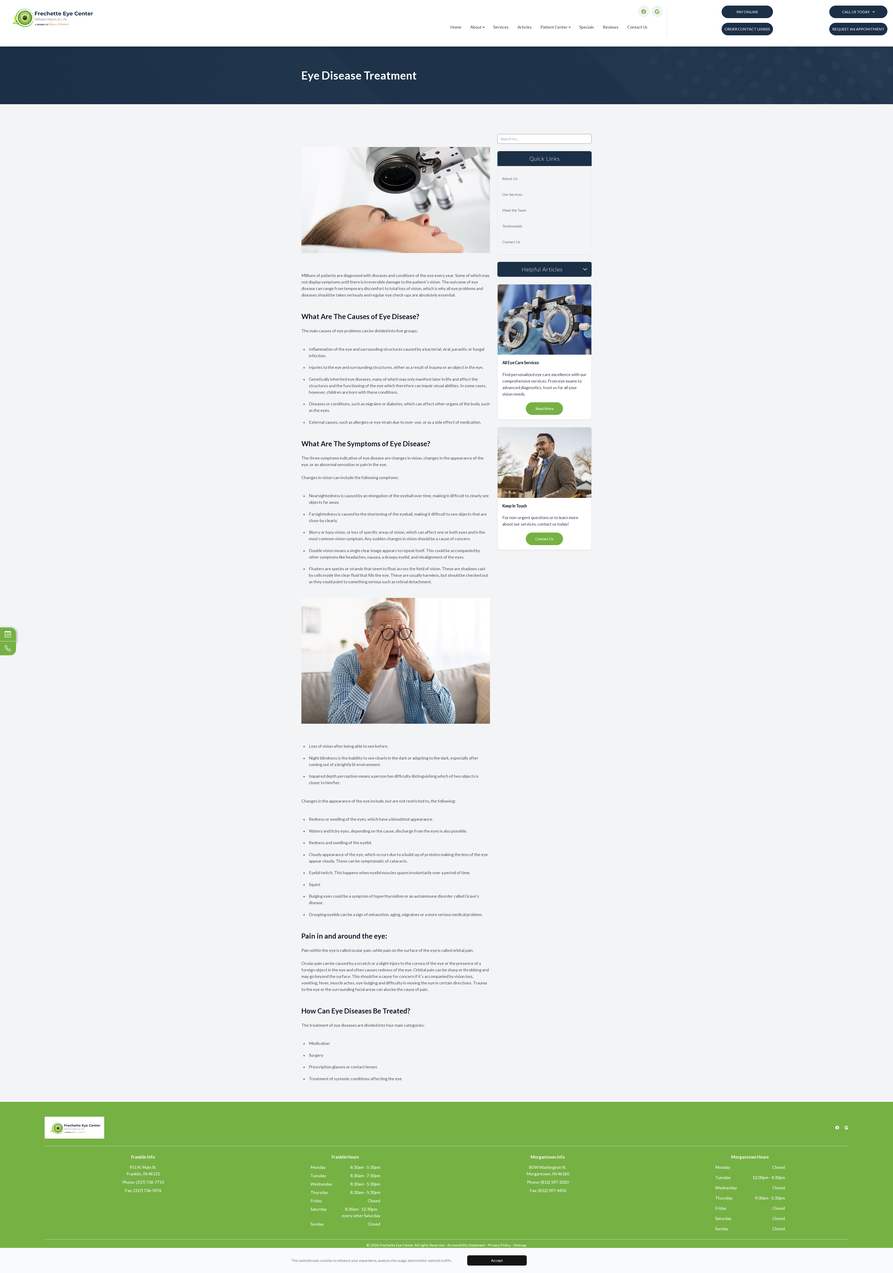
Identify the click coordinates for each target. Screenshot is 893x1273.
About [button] (476, 27)
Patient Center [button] (554, 27)
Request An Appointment (858, 29)
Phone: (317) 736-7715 (143, 1182)
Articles (524, 27)
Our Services (512, 194)
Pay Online (747, 12)
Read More (544, 408)
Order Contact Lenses (747, 29)
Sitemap (519, 1245)
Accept (497, 1260)
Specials (586, 27)
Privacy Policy (499, 1245)
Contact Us (637, 27)
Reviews (610, 27)
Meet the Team (514, 210)
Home (455, 27)
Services (501, 27)
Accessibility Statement (466, 1245)
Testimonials (512, 226)
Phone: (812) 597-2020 (548, 1182)
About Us (509, 178)
